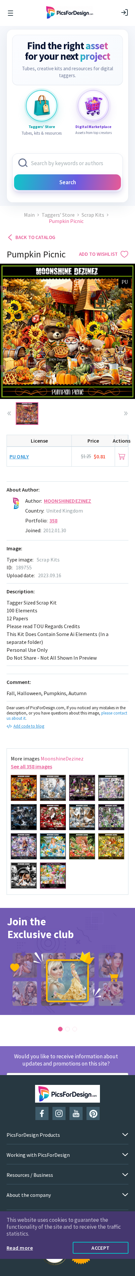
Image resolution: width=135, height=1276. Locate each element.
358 (53, 520)
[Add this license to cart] (121, 457)
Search (67, 182)
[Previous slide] (9, 413)
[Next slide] (125, 413)
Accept (100, 1247)
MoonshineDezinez (67, 500)
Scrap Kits (93, 215)
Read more (20, 1247)
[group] (67, 961)
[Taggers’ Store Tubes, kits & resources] (41, 105)
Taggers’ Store (58, 215)
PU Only (19, 456)
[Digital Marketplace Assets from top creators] (93, 105)
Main (29, 215)
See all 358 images (31, 766)
